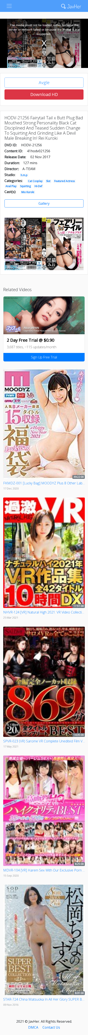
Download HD (44, 94)
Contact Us (51, 1027)
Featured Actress (64, 181)
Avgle (44, 82)
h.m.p (24, 175)
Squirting (25, 186)
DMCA (33, 1027)
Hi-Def (38, 186)
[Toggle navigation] (9, 6)
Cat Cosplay (35, 181)
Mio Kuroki (27, 192)
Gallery (44, 203)
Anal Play (11, 186)
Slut (48, 181)
